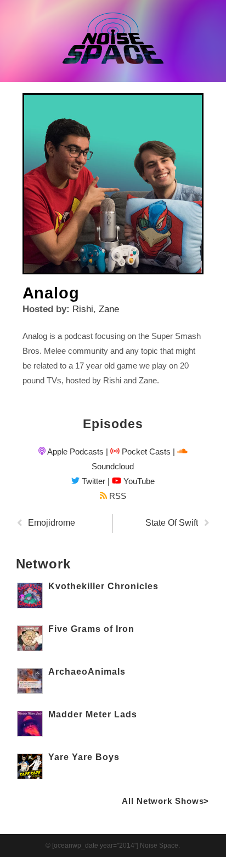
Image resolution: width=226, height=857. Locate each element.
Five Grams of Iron (91, 629)
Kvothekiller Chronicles (103, 586)
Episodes (113, 424)
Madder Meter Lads (92, 714)
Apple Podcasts (75, 451)
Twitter (92, 481)
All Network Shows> (165, 801)
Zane (109, 309)
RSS (116, 496)
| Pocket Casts (138, 451)
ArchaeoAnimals (87, 671)
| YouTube (131, 481)
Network (43, 563)
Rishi (82, 309)
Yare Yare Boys (84, 757)
